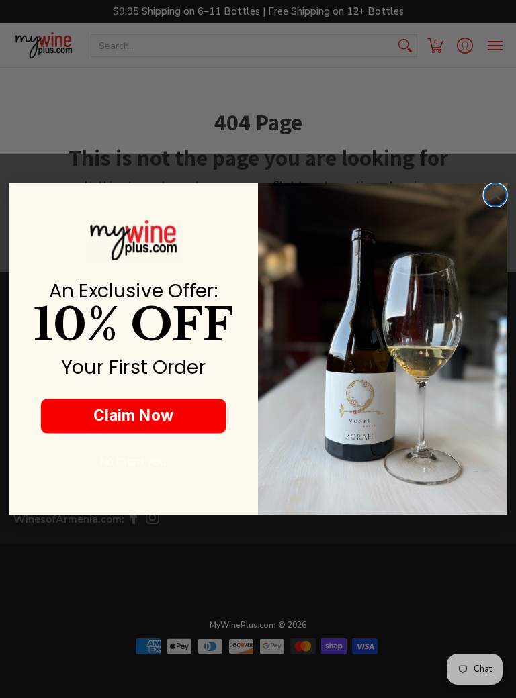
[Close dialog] (495, 195)
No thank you (134, 461)
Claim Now (133, 415)
